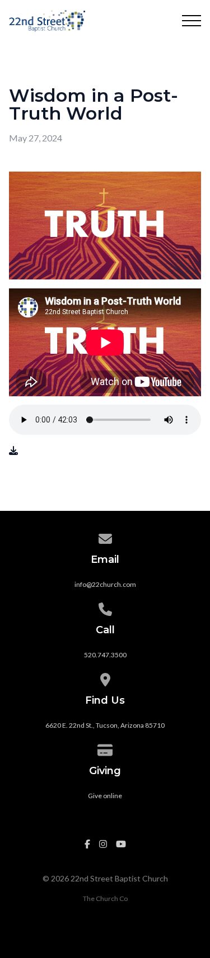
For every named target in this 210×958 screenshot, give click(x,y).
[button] (191, 20)
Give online (105, 795)
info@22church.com (105, 584)
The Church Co (105, 898)
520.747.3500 (105, 655)
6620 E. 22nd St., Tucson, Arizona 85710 (105, 725)
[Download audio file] (13, 450)
